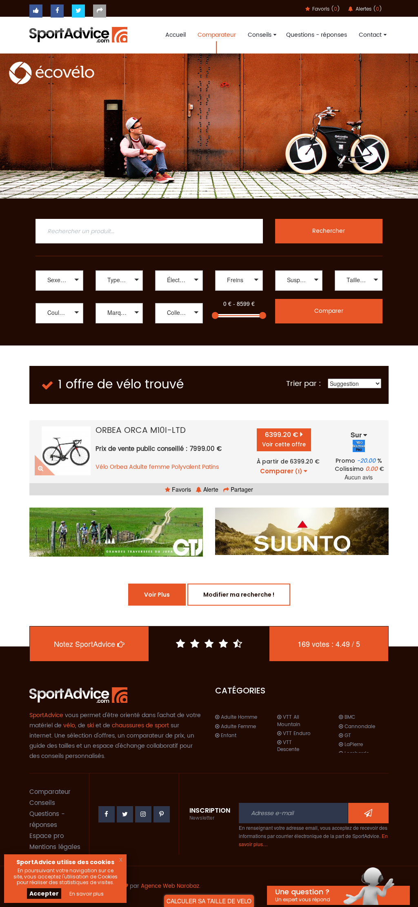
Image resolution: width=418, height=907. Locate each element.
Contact (370, 35)
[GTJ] (116, 532)
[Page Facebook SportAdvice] (106, 814)
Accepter (44, 893)
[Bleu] (59, 333)
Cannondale (359, 726)
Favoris (180, 489)
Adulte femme (149, 467)
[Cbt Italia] (119, 333)
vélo (69, 725)
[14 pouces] (358, 291)
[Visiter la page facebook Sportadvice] (57, 11)
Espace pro (46, 836)
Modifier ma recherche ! (238, 595)
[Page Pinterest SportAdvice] (161, 814)
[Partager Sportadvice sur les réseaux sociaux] (99, 11)
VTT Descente (288, 746)
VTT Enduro (296, 733)
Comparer (328, 311)
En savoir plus (86, 893)
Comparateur (217, 35)
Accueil (175, 35)
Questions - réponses (316, 35)
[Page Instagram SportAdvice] (143, 814)
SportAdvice (46, 715)
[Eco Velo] (209, 125)
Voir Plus (157, 595)
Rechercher (328, 231)
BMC (349, 717)
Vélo (102, 467)
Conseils (259, 35)
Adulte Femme (237, 726)
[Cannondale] (119, 324)
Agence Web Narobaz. (170, 886)
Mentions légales (54, 847)
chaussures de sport (140, 725)
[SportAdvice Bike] (78, 34)
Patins (210, 467)
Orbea (118, 467)
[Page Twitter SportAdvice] (125, 814)
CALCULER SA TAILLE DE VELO (209, 901)
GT (347, 735)
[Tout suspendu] (299, 291)
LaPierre (353, 744)
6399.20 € (284, 439)
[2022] (179, 324)
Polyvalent (185, 467)
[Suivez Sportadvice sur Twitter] (78, 11)
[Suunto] (302, 531)
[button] (59, 280)
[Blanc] (59, 324)
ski (90, 725)
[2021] (179, 333)
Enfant (227, 735)
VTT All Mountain (288, 721)
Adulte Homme (238, 717)
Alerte (210, 489)
